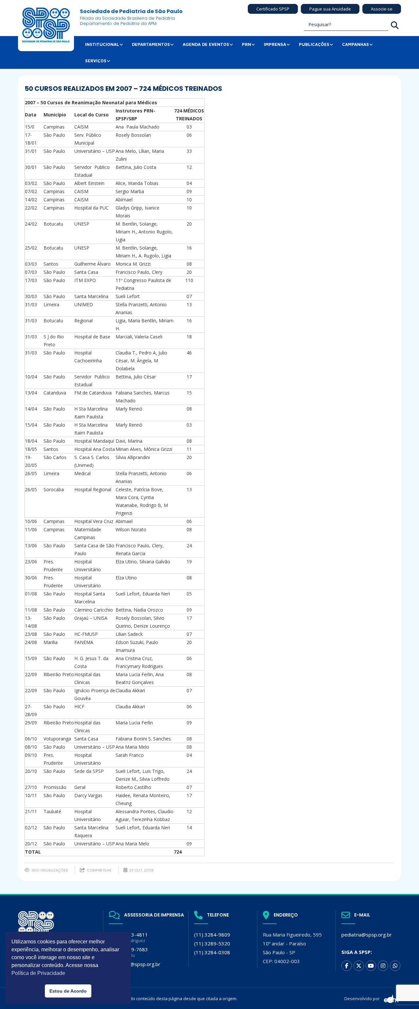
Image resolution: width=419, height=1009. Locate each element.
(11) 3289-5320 (212, 943)
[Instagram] (383, 965)
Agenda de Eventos (206, 44)
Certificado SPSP (272, 9)
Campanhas (355, 44)
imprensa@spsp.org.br (134, 964)
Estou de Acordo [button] (68, 991)
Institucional (102, 44)
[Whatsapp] (395, 965)
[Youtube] (371, 965)
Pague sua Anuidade (330, 9)
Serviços (95, 60)
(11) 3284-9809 (212, 934)
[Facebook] (346, 965)
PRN (246, 44)
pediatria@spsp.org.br (366, 934)
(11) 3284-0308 (212, 952)
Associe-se (381, 9)
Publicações (314, 44)
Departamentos (151, 44)
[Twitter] (359, 965)
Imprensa (275, 44)
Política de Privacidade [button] (38, 973)
